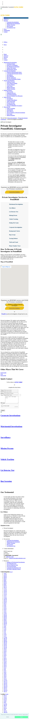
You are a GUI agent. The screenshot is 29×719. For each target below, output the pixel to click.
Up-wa (5, 680)
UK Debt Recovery (11, 563)
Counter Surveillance (12, 100)
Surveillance (10, 75)
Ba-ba (5, 576)
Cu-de (5, 598)
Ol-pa (5, 649)
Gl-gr (5, 610)
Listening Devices (11, 93)
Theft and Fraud (13, 242)
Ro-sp (5, 708)
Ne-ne (5, 644)
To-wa (5, 710)
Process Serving (11, 102)
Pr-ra (5, 656)
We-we (5, 684)
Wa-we (5, 683)
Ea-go (5, 699)
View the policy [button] (25, 714)
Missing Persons (11, 87)
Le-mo (5, 704)
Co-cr (5, 595)
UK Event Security (11, 566)
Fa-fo (5, 606)
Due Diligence (10, 76)
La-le (5, 629)
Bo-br (5, 583)
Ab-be (6, 694)
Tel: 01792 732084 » (14, 192)
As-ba (5, 574)
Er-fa (5, 605)
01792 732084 (18, 382)
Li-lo (5, 633)
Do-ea (5, 601)
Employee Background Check (14, 72)
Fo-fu (5, 608)
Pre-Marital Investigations (13, 66)
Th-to (5, 676)
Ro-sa (5, 661)
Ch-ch (5, 591)
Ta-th (5, 673)
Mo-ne (5, 642)
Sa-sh (5, 662)
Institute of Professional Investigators (16, 562)
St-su (5, 670)
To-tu (5, 677)
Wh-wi (5, 687)
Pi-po (5, 654)
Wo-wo (5, 690)
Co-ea (5, 698)
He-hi (5, 619)
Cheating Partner (11, 63)
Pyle (2, 374)
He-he (5, 617)
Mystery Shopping (11, 77)
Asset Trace (10, 86)
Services (6, 20)
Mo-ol (5, 705)
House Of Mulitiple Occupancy (14, 105)
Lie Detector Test (11, 27)
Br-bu (5, 585)
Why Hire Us (10, 111)
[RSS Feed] (16, 51)
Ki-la (5, 627)
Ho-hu (5, 623)
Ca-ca (5, 588)
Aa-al (11, 571)
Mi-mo (5, 641)
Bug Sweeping (6, 481)
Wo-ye (5, 691)
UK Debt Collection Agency (14, 569)
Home (5, 18)
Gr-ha (5, 613)
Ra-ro (5, 658)
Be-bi (5, 578)
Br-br (5, 584)
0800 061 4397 (10, 556)
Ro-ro (5, 659)
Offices (5, 42)
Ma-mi (5, 638)
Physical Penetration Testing (14, 79)
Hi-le (5, 702)
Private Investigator (12, 118)
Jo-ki (5, 626)
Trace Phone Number (12, 83)
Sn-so (5, 666)
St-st (5, 669)
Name (2, 390)
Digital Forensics (8, 90)
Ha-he (5, 616)
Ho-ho (5, 622)
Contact (6, 31)
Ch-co (5, 592)
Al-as (5, 573)
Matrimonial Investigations (13, 23)
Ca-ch (5, 590)
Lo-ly (5, 635)
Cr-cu (5, 597)
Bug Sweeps (10, 26)
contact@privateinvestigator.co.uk (17, 558)
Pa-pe (5, 651)
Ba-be (5, 577)
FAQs (5, 58)
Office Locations (11, 108)
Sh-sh (5, 663)
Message (3, 403)
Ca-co (5, 697)
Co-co (5, 594)
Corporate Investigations (13, 22)
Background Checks (12, 69)
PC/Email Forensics (11, 94)
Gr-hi (5, 701)
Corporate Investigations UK (14, 567)
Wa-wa (5, 681)
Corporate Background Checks (14, 73)
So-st (5, 667)
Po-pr (5, 655)
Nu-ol (5, 648)
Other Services (7, 97)
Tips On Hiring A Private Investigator (16, 112)
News (5, 29)
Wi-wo (5, 688)
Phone (2, 393)
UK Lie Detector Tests (12, 565)
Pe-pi (5, 652)
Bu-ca (5, 587)
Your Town (3, 395)
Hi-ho (5, 620)
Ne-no (5, 645)
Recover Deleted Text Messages (15, 96)
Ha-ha (5, 615)
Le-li (5, 630)
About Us (6, 19)
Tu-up (5, 679)
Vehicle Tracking (11, 25)
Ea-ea (5, 602)
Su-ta (5, 672)
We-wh (5, 686)
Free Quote (9, 114)
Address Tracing (11, 82)
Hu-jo (5, 624)
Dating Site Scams (11, 68)
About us (6, 55)
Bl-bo (5, 581)
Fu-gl (5, 609)
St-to (5, 709)
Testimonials (7, 30)
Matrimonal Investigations (16, 204)
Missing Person (13, 215)
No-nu (5, 647)
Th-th (5, 674)
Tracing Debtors (11, 84)
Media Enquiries (11, 115)
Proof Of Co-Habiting (12, 65)
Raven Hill (3, 375)
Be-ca (5, 695)
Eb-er (5, 603)
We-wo (5, 712)
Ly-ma (5, 637)
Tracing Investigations (9, 80)
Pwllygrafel (3, 372)
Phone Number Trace (14, 246)
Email (2, 391)
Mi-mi (5, 640)
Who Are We (7, 107)
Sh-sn (5, 665)
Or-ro (5, 706)
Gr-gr (5, 612)
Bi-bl (5, 580)
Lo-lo (5, 634)
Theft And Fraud (11, 101)
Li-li (5, 631)
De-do (5, 599)
